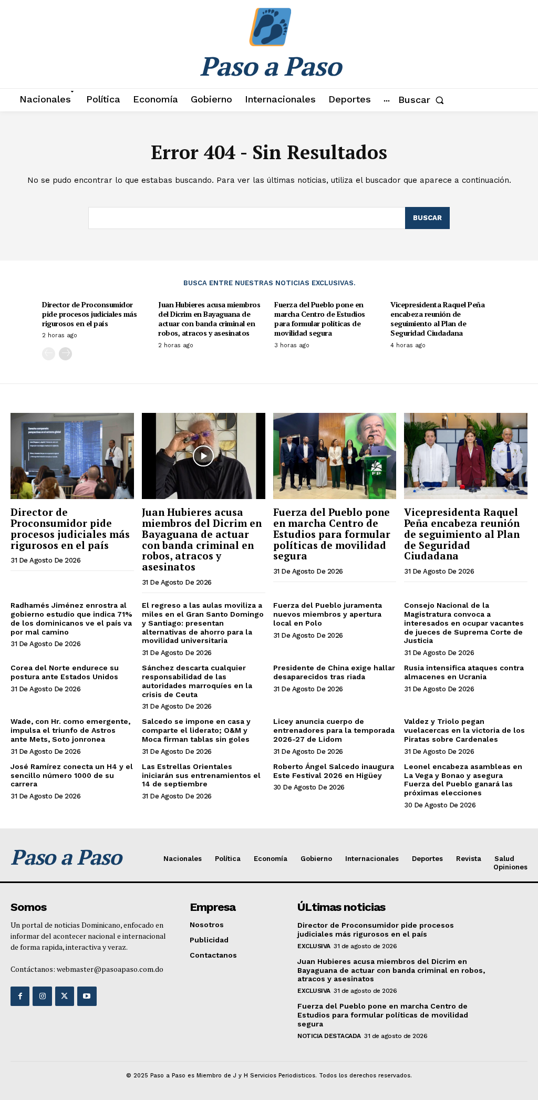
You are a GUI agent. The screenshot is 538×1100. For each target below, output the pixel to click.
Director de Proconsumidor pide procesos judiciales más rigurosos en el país (89, 313)
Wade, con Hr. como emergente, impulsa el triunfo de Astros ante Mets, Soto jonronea (70, 730)
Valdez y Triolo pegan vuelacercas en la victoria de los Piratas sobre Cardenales (464, 730)
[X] (64, 996)
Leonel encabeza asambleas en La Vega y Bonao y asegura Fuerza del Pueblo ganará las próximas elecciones (463, 779)
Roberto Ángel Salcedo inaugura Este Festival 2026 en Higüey (333, 771)
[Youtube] (86, 996)
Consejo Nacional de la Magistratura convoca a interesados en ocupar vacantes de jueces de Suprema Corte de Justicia (464, 623)
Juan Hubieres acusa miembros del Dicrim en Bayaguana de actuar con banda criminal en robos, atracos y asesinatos (209, 318)
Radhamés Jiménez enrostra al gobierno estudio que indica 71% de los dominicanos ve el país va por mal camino (71, 618)
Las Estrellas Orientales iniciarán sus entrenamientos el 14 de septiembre (201, 775)
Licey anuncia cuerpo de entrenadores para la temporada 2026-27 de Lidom (334, 730)
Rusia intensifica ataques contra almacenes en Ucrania (464, 672)
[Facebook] (20, 996)
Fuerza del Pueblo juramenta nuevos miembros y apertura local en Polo (327, 614)
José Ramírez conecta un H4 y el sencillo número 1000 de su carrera (72, 775)
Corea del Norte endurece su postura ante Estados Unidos (65, 672)
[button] (423, 100)
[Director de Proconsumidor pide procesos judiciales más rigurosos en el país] (72, 456)
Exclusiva (313, 946)
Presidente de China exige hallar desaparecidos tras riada (334, 672)
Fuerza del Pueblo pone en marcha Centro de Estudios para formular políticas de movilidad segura (319, 318)
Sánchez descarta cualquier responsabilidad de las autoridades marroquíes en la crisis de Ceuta (197, 680)
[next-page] (65, 353)
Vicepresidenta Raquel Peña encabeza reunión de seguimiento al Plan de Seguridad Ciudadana (437, 318)
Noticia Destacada (329, 1036)
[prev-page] (48, 353)
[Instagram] (42, 996)
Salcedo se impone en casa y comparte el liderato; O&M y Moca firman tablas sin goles (196, 730)
